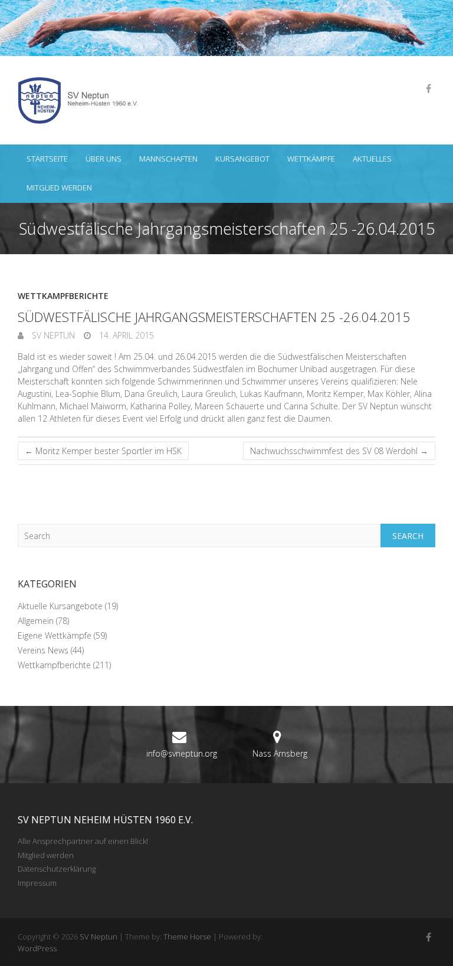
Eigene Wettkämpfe (54, 635)
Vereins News (43, 650)
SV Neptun (52, 335)
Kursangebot (242, 158)
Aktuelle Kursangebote (60, 606)
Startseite (47, 158)
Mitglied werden (59, 187)
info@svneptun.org (181, 753)
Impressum (37, 883)
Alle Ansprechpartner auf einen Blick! (83, 841)
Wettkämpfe (311, 158)
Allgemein (36, 620)
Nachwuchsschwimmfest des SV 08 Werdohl (339, 450)
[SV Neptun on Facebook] (428, 88)
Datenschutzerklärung (57, 868)
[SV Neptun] (82, 100)
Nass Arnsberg (279, 753)
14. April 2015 (125, 335)
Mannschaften (168, 158)
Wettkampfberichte (63, 295)
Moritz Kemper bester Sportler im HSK (103, 450)
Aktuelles (372, 158)
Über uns (104, 158)
